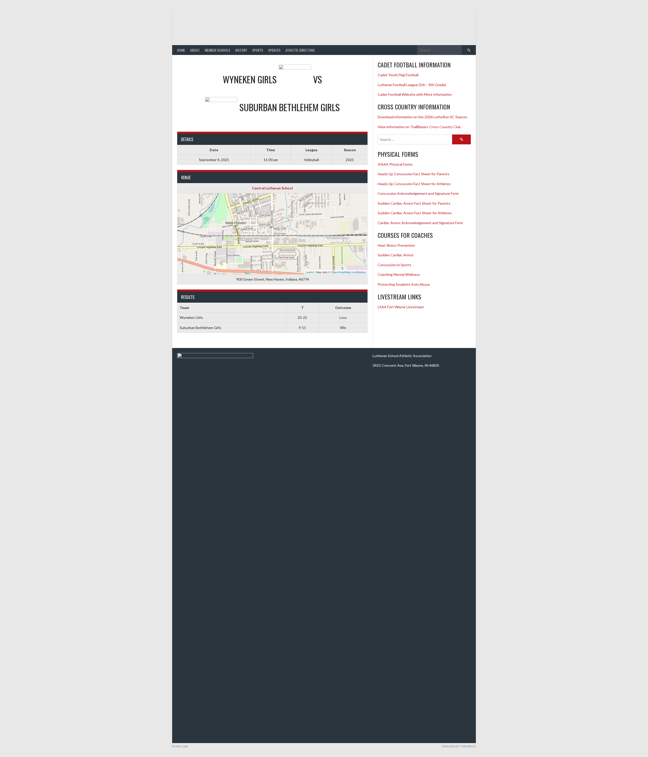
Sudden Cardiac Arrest (396, 255)
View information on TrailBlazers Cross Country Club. (419, 127)
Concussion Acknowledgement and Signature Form (418, 193)
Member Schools (217, 50)
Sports (257, 50)
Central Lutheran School (272, 188)
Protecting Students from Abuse (404, 284)
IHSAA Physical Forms (395, 164)
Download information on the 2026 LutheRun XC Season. (423, 117)
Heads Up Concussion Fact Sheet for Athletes (414, 184)
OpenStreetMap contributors (348, 272)
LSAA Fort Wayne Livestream (401, 307)
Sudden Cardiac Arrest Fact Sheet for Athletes (415, 213)
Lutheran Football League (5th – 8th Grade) (412, 85)
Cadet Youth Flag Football (398, 75)
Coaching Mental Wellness (399, 274)
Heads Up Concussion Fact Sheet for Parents (413, 174)
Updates (274, 50)
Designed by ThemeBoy (459, 746)
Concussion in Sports (394, 265)
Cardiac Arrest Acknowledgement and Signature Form (420, 223)
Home (181, 50)
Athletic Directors (300, 50)
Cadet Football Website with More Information (415, 94)
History (241, 50)
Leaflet (310, 272)
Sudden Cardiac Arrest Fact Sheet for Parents (414, 203)
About (195, 50)
